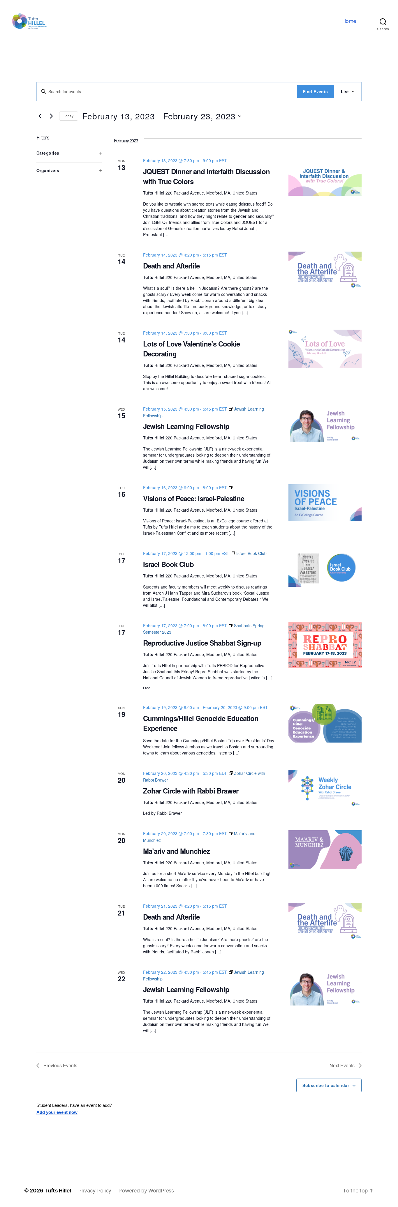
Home (349, 21)
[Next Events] (51, 116)
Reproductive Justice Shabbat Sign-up (202, 643)
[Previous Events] (39, 116)
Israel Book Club (168, 564)
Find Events (315, 91)
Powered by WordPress (146, 1190)
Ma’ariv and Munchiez (176, 851)
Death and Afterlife (171, 266)
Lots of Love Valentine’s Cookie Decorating (191, 348)
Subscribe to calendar (325, 1085)
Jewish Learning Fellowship (186, 426)
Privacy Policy (94, 1190)
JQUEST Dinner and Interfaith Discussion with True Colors (206, 176)
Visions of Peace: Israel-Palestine (193, 498)
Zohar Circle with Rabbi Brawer (190, 791)
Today (68, 115)
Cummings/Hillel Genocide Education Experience (200, 723)
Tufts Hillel (57, 1190)
